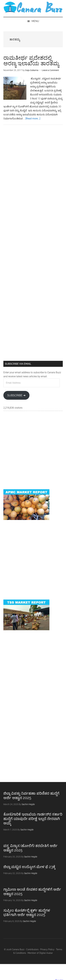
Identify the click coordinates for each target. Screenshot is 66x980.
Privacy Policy (47, 949)
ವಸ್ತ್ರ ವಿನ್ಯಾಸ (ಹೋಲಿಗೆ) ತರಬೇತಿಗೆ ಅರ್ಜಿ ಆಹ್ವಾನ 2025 (30, 847)
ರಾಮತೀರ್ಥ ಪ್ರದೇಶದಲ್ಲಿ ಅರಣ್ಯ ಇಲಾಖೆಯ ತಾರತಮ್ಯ (31, 61)
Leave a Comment (50, 70)
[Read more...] (32, 118)
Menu (35, 21)
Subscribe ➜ (16, 395)
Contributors (32, 949)
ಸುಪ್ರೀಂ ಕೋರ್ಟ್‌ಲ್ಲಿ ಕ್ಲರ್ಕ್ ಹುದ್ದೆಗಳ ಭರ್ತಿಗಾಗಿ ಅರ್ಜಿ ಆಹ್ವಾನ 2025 (26, 912)
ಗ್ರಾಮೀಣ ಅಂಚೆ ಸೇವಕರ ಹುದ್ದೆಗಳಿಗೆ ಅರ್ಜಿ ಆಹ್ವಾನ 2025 (32, 891)
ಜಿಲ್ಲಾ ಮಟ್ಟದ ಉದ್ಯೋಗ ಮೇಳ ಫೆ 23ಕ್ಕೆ (29, 866)
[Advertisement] (33, 167)
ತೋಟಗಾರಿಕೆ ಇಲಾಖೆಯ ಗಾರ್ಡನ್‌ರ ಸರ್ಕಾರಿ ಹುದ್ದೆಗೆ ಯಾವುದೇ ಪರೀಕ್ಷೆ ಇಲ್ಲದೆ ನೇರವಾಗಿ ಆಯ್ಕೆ (32, 818)
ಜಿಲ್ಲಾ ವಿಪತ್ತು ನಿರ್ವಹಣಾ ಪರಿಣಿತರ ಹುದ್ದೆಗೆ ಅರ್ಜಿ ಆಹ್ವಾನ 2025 (31, 795)
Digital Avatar (46, 953)
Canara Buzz (33, 8)
